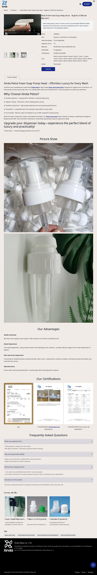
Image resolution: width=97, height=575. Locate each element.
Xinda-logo (4, 4)
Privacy (77, 572)
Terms (84, 572)
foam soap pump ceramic (68, 535)
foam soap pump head (56, 87)
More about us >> (48, 550)
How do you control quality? (13, 480)
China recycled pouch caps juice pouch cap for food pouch (37, 511)
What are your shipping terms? (14, 467)
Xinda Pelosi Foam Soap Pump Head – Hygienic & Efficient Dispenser (41, 10)
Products (14, 10)
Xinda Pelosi (35, 87)
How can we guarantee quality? (14, 454)
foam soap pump (51, 116)
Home (6, 10)
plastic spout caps (9, 535)
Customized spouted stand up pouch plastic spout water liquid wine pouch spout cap (59, 511)
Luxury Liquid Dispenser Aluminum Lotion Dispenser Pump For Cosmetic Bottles (15, 511)
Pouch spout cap (54, 427)
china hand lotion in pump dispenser (48, 535)
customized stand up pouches (26, 535)
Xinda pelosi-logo (8, 546)
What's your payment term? (13, 441)
